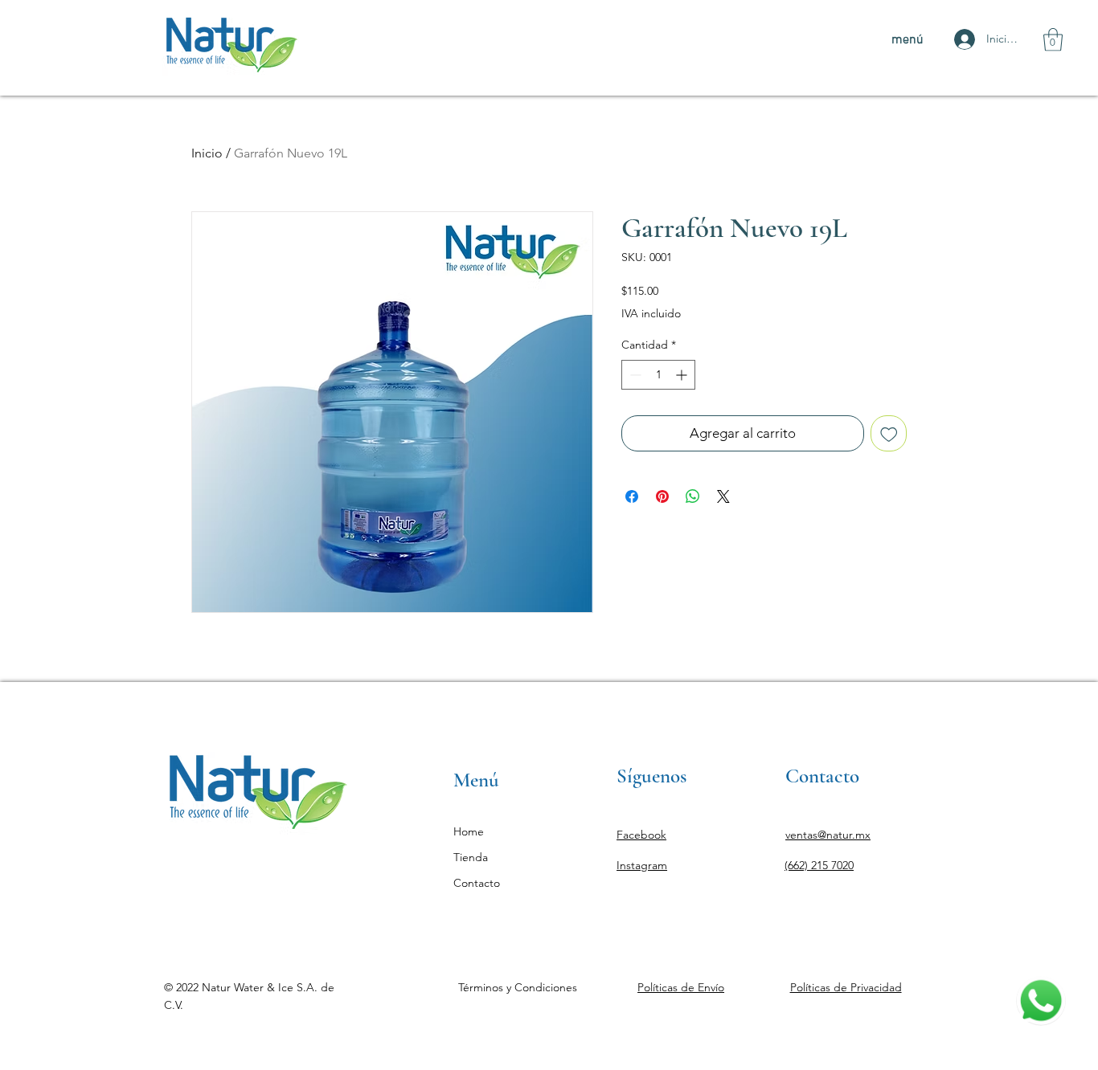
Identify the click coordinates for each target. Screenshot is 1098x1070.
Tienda (470, 857)
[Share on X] (723, 496)
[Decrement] (634, 375)
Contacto (476, 883)
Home (468, 831)
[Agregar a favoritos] (889, 433)
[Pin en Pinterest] (662, 496)
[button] (1053, 39)
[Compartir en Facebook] (631, 496)
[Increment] (683, 375)
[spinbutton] (658, 375)
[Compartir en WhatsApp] (693, 496)
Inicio (207, 153)
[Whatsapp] (1041, 1001)
